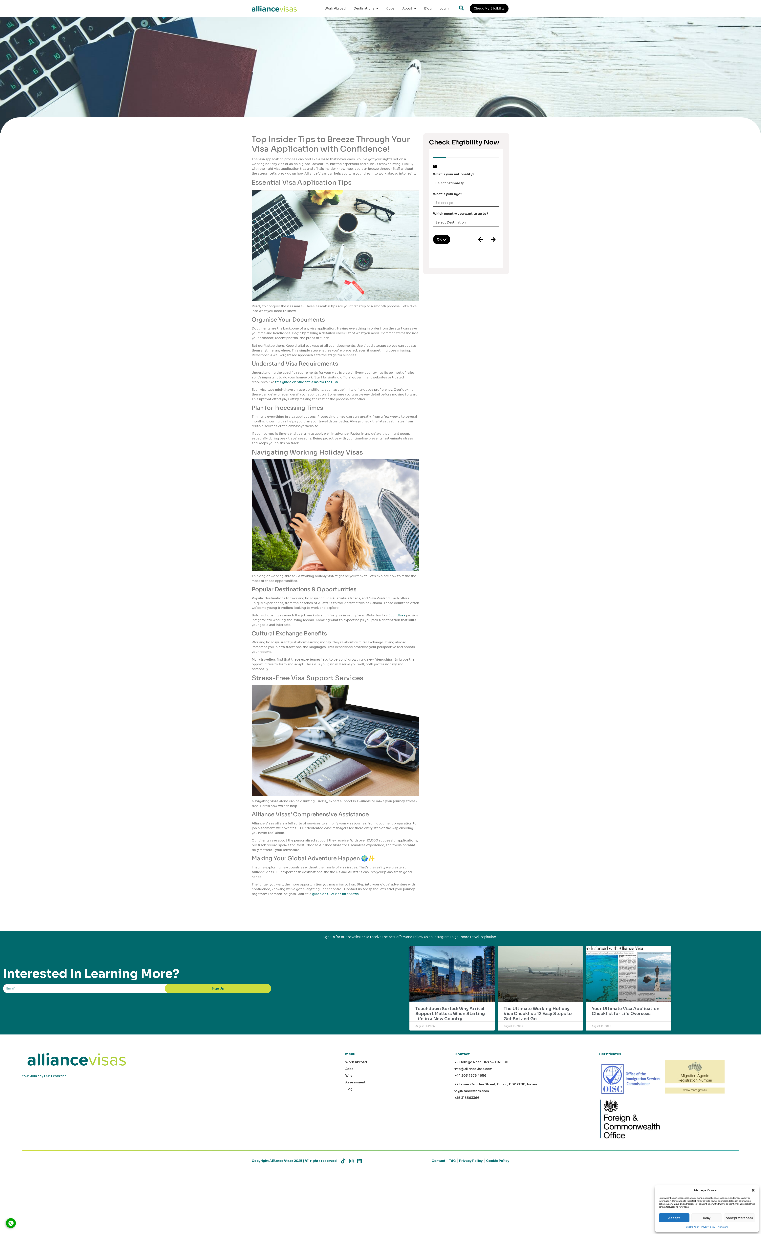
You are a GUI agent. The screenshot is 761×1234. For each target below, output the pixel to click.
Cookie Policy (692, 1227)
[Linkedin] (359, 1161)
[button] (753, 1190)
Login (444, 8)
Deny (706, 1218)
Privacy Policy (708, 1227)
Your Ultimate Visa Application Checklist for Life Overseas (625, 1011)
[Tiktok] (343, 1161)
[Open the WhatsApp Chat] (11, 1223)
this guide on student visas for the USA (306, 382)
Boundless (396, 615)
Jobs (390, 8)
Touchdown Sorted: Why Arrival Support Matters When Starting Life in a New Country (450, 1013)
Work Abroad (335, 8)
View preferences (739, 1218)
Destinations (364, 8)
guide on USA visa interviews (335, 894)
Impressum (722, 1227)
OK (439, 239)
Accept (674, 1218)
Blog (428, 8)
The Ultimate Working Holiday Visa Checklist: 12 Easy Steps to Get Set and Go (538, 1013)
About (407, 8)
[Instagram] (351, 1161)
